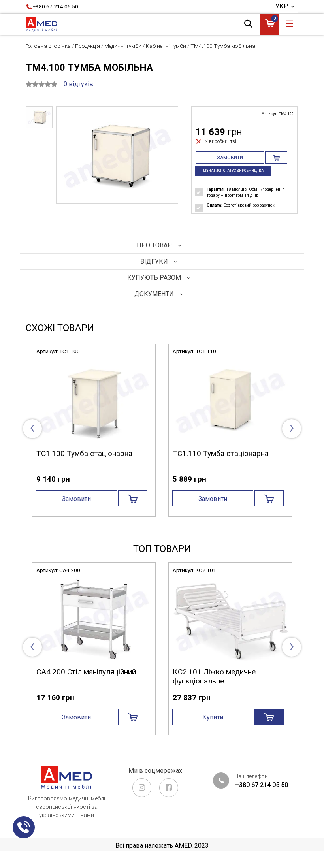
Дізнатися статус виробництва (233, 171)
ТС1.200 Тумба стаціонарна (221, 453)
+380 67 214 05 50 (55, 6)
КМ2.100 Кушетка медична (88, 671)
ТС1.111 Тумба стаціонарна (84, 453)
